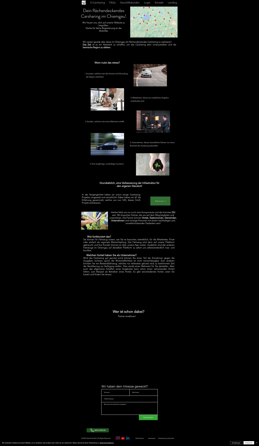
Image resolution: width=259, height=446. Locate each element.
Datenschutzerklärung (107, 443)
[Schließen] (256, 442)
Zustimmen (248, 443)
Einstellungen (236, 443)
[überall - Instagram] (118, 438)
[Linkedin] (128, 438)
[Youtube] (123, 438)
